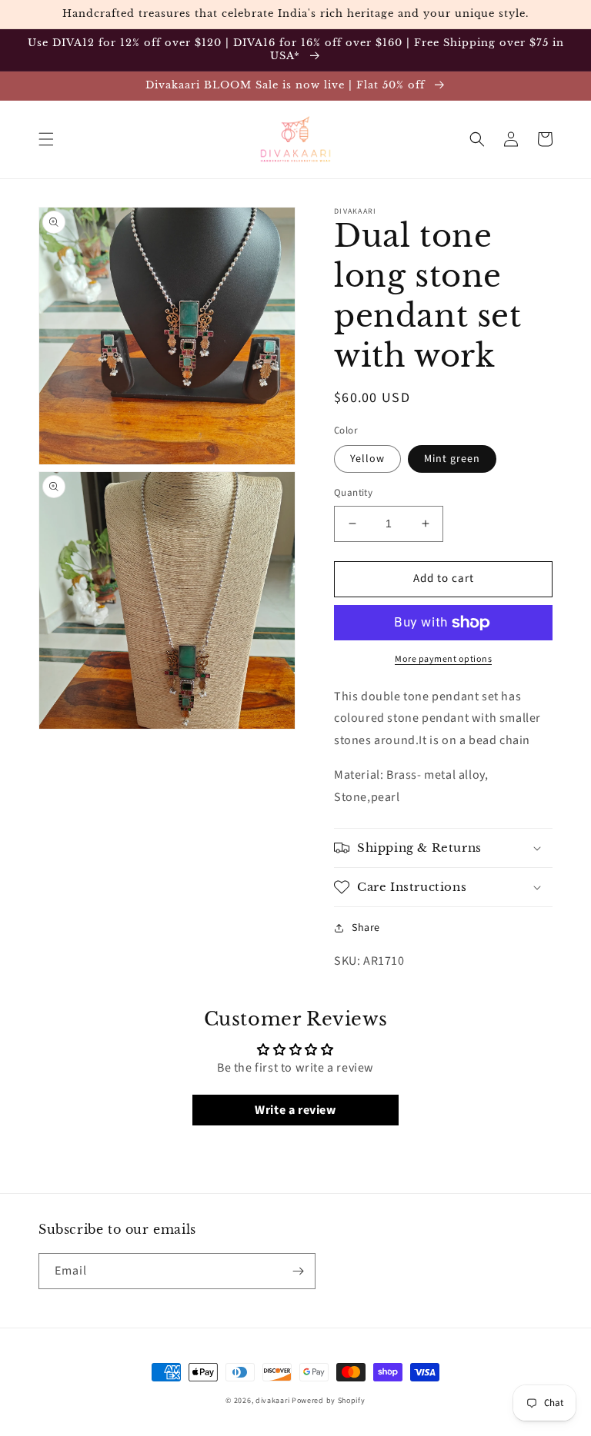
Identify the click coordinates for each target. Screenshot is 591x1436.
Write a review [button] (295, 1110)
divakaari (272, 1400)
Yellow (367, 459)
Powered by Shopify (329, 1400)
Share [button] (366, 928)
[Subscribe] (298, 1271)
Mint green (452, 459)
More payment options (443, 659)
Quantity (353, 493)
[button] (46, 139)
